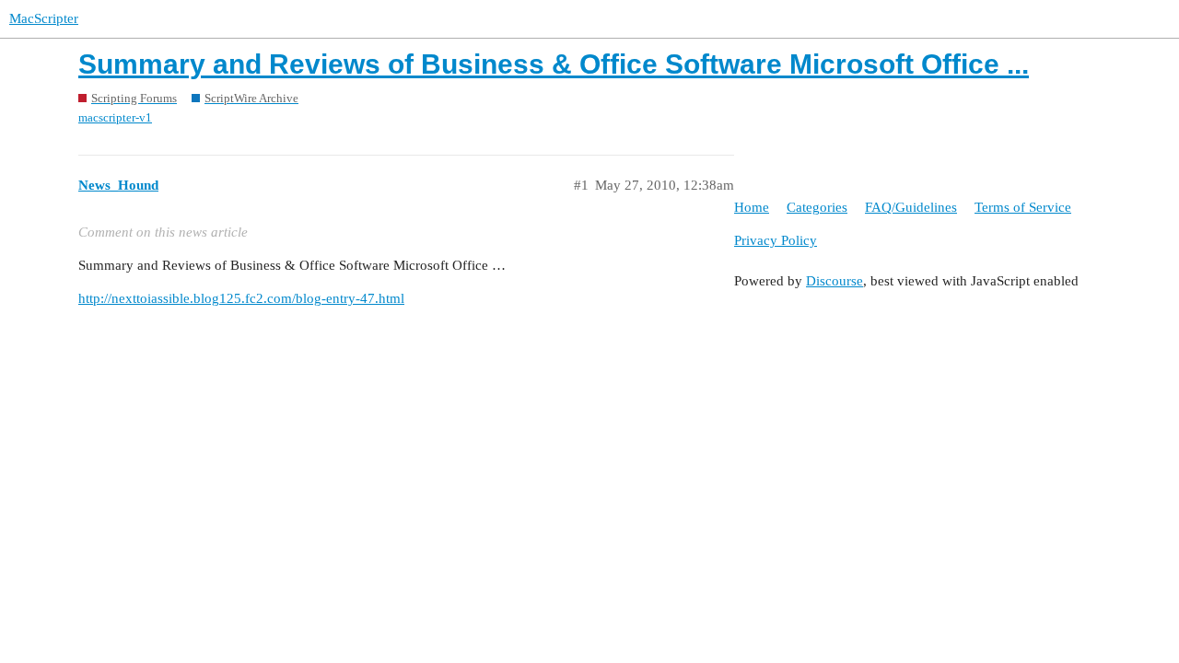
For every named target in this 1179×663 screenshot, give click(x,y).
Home (751, 207)
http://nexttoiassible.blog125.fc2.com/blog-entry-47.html (241, 298)
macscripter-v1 (115, 117)
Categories (817, 207)
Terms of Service (1023, 207)
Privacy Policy (775, 240)
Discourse (834, 280)
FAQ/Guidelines (911, 207)
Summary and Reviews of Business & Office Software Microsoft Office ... (553, 64)
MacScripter (43, 18)
